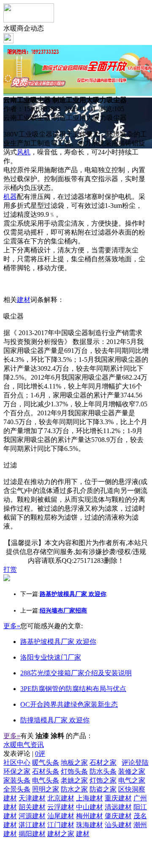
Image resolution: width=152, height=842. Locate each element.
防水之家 (74, 789)
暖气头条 (45, 762)
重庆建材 (118, 798)
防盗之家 (103, 789)
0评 (40, 753)
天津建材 (32, 798)
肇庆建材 (118, 816)
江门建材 (60, 824)
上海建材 (89, 798)
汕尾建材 (60, 816)
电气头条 (45, 780)
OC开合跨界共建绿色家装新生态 (69, 704)
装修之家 (131, 771)
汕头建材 (118, 824)
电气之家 (131, 780)
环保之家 (16, 771)
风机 (23, 152)
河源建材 (32, 816)
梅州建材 (89, 816)
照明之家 (45, 789)
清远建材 (118, 807)
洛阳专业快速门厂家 (50, 657)
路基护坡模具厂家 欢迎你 (58, 641)
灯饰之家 (103, 780)
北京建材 (60, 798)
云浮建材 (60, 807)
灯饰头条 (74, 771)
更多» (11, 625)
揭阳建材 (32, 833)
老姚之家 (74, 780)
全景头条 (16, 789)
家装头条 (16, 780)
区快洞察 (131, 789)
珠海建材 (89, 824)
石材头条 (45, 771)
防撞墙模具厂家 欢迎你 (55, 720)
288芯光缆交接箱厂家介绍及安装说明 (76, 673)
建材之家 (60, 833)
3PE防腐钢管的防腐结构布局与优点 (73, 688)
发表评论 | (24, 753)
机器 (10, 196)
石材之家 (103, 762)
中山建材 (89, 807)
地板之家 (74, 762)
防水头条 (103, 771)
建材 (23, 299)
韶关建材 (32, 807)
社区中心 (16, 762)
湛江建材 (32, 824)
